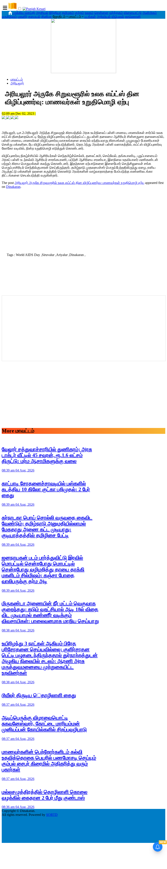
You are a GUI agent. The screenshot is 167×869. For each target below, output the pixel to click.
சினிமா (46, 17)
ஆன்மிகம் (149, 13)
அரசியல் (42, 13)
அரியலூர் (17, 83)
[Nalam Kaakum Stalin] (83, 72)
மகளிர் (22, 17)
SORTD (52, 815)
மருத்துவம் (9, 17)
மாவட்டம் (16, 79)
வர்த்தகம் (116, 13)
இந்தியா (55, 13)
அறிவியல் (104, 17)
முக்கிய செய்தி (24, 13)
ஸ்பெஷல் (118, 17)
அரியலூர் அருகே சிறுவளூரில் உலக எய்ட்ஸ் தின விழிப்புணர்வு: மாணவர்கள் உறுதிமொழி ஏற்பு (79, 183)
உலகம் (89, 13)
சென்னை (101, 13)
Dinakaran (13, 187)
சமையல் (34, 17)
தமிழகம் (68, 13)
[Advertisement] (83, 219)
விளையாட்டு (133, 13)
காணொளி (133, 17)
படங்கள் (90, 17)
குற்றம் (79, 13)
